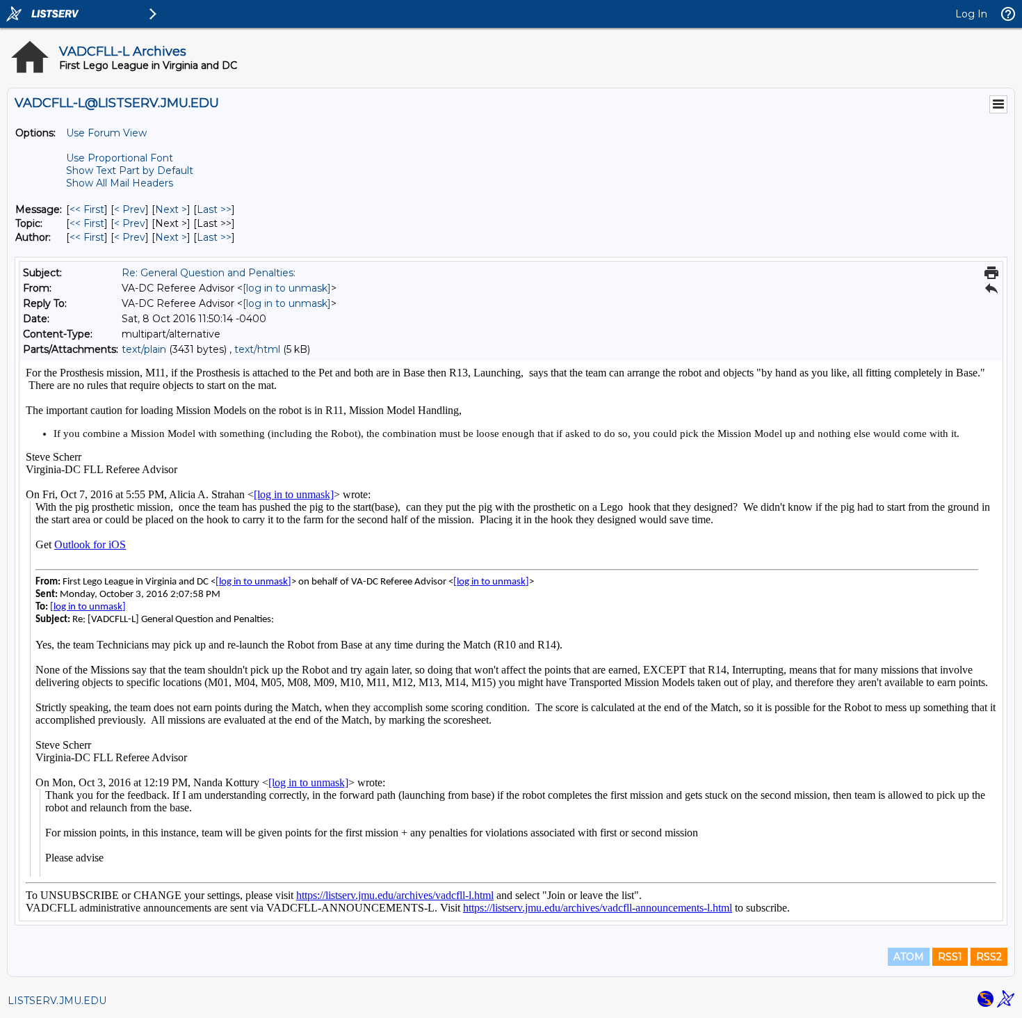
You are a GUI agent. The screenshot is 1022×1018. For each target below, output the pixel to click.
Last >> (214, 209)
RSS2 (989, 957)
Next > (171, 209)
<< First (87, 209)
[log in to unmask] (287, 288)
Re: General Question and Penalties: (208, 273)
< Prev (129, 209)
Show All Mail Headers (119, 183)
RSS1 (950, 957)
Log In (971, 14)
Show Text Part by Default (129, 170)
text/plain (144, 349)
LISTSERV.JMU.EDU (57, 1000)
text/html (257, 349)
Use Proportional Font (119, 158)
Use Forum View (106, 133)
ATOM (908, 957)
